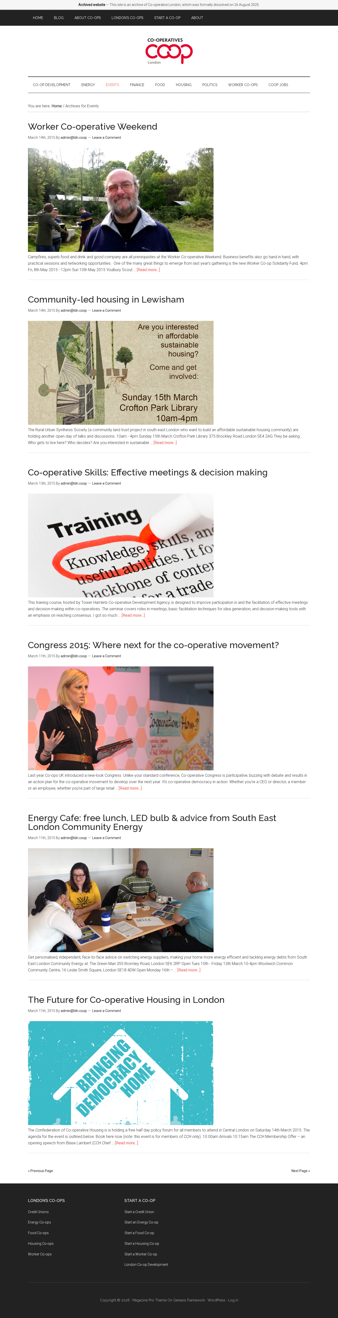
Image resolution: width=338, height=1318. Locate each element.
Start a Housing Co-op (141, 1244)
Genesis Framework (189, 1300)
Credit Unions (38, 1212)
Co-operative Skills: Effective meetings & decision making (148, 472)
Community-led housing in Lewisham (106, 299)
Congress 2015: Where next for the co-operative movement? (153, 645)
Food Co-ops (38, 1233)
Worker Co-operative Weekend (92, 126)
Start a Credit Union (139, 1212)
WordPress (216, 1300)
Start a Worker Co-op (140, 1254)
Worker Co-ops (40, 1254)
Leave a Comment (106, 138)
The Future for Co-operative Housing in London (126, 999)
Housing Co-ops (41, 1244)
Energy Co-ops (39, 1222)
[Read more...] (148, 269)
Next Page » (300, 1171)
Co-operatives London (169, 51)
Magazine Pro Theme (149, 1300)
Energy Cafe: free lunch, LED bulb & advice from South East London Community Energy (152, 822)
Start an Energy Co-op (141, 1222)
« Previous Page (40, 1171)
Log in (233, 1300)
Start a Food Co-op (139, 1233)
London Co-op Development (146, 1265)
